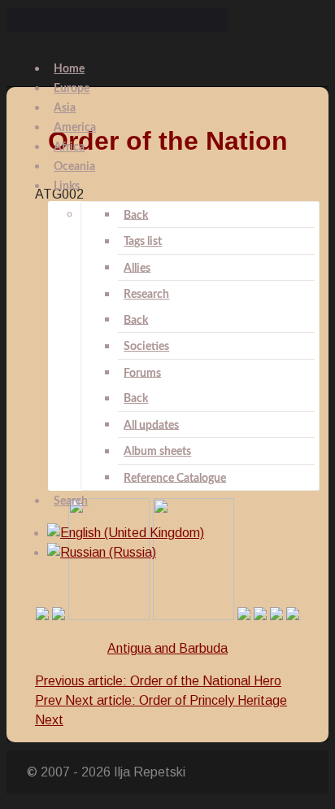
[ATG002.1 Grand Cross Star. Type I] (58, 616)
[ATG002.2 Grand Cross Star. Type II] (193, 616)
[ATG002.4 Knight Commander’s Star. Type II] (276, 616)
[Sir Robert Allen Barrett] (292, 616)
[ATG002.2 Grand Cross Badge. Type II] (109, 616)
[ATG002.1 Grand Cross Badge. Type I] (42, 616)
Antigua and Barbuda (167, 648)
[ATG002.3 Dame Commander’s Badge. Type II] (243, 616)
